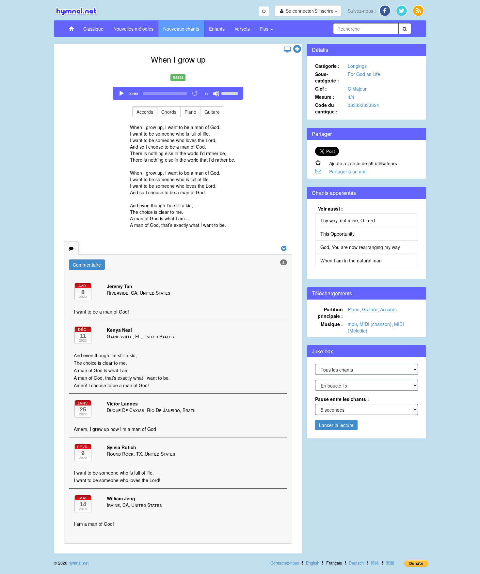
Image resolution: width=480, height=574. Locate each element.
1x (206, 94)
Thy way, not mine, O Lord (347, 220)
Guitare (212, 112)
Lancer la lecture (336, 425)
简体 (375, 563)
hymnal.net (79, 563)
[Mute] (216, 93)
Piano (190, 112)
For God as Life (364, 74)
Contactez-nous (284, 563)
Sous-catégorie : (327, 77)
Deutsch (356, 563)
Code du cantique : (326, 108)
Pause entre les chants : (342, 399)
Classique (93, 28)
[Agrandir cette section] (297, 49)
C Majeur (357, 88)
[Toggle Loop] (195, 93)
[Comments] (71, 248)
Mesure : (324, 97)
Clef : (321, 88)
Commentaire (87, 264)
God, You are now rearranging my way (360, 247)
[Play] (121, 93)
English (312, 563)
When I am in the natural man (351, 260)
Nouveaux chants (181, 28)
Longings (357, 66)
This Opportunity (337, 233)
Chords (168, 112)
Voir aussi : (330, 208)
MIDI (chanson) (376, 324)
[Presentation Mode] (287, 49)
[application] (178, 93)
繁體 (390, 563)
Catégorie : (327, 66)
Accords (144, 112)
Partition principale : (330, 312)
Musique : (332, 324)
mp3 (352, 324)
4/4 (351, 97)
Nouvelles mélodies (133, 28)
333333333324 (363, 105)
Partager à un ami (347, 171)
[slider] (230, 93)
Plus (265, 28)
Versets (242, 28)
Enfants (217, 28)
